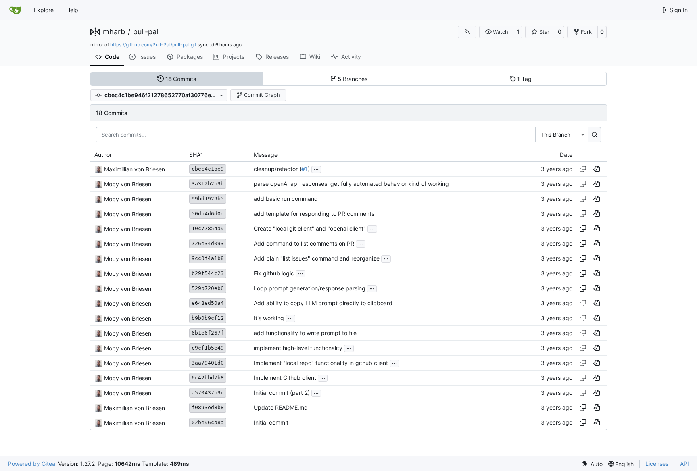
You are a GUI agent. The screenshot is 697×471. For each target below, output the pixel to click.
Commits (180, 78)
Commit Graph (262, 95)
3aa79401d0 (208, 363)
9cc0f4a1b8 (208, 258)
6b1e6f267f (208, 333)
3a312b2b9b (208, 184)
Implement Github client (285, 378)
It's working (269, 318)
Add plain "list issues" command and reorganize (317, 258)
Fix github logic (274, 273)
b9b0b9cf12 (208, 318)
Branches (352, 78)
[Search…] (594, 134)
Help (72, 9)
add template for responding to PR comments (314, 213)
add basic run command (286, 199)
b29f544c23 (208, 273)
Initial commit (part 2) (282, 393)
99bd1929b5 (208, 199)
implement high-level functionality (298, 348)
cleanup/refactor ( (277, 169)
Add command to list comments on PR (304, 243)
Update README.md (281, 407)
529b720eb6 (208, 288)
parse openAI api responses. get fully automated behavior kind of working (351, 184)
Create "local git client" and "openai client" (310, 228)
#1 (304, 169)
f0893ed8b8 (208, 407)
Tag (524, 78)
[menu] (592, 464)
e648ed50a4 (208, 303)
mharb (114, 32)
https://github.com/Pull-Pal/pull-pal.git (153, 45)
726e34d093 (208, 243)
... (316, 168)
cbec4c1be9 (208, 169)
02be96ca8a (208, 422)
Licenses (656, 463)
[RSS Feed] (467, 32)
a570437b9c (208, 393)
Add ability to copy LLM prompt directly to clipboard (323, 303)
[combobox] (561, 134)
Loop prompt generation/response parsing (309, 288)
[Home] (15, 10)
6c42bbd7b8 (208, 378)
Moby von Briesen (127, 184)
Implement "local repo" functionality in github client (321, 363)
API (684, 463)
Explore (44, 9)
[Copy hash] (583, 169)
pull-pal (145, 32)
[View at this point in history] (597, 169)
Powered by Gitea (31, 463)
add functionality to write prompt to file (305, 333)
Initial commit (271, 422)
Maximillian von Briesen (134, 169)
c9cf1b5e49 (208, 348)
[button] (496, 32)
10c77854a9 (208, 228)
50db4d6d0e (208, 213)
